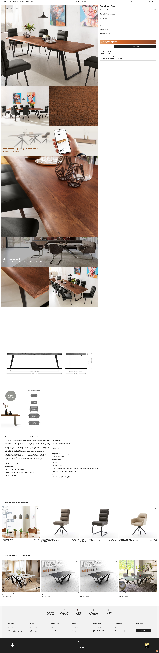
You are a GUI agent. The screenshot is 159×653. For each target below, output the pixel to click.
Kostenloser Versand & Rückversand (50, 613)
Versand (52, 627)
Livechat (11, 625)
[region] (50, 216)
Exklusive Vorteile (54, 625)
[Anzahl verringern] (101, 46)
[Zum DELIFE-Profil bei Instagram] (78, 647)
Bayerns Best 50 (97, 627)
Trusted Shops (96, 625)
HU (125, 628)
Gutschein (74, 628)
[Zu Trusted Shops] (147, 645)
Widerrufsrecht (15, 651)
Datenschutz (10, 651)
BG (125, 630)
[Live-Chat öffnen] (157, 651)
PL (125, 631)
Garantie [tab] (44, 436)
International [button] (119, 623)
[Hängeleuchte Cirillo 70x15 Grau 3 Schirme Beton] (21, 522)
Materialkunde (75, 631)
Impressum (21, 651)
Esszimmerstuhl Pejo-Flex (125, 539)
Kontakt (11, 623)
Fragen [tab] (49, 436)
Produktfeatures (96, 631)
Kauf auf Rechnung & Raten (108, 613)
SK (115, 631)
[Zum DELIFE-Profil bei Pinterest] (80, 647)
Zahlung (52, 628)
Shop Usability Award (98, 628)
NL (115, 628)
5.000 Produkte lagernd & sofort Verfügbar (64, 613)
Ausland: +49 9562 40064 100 (15, 631)
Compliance (26, 651)
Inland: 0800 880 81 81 (13, 630)
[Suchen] (143, 1)
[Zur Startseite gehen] (79, 1)
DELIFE (32, 623)
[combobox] (136, 1)
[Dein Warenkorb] (155, 1)
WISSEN (74, 623)
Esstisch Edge (5, 592)
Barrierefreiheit (31, 651)
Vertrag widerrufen (55, 631)
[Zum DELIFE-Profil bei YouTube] (83, 647)
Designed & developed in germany (79, 613)
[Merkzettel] (150, 1)
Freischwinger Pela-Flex (86, 539)
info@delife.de (11, 627)
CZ (115, 630)
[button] (79, 629)
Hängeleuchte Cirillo (7, 539)
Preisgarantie (54, 630)
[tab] (9, 437)
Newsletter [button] (140, 623)
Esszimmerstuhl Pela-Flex (47, 539)
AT (125, 625)
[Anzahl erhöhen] (111, 46)
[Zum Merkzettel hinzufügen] (95, 7)
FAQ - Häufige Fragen (76, 625)
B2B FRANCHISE (33, 631)
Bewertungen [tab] (18, 436)
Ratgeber (74, 630)
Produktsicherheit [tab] (34, 436)
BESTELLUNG (55, 623)
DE (115, 625)
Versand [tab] (26, 436)
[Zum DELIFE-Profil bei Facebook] (76, 647)
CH (125, 627)
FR (115, 627)
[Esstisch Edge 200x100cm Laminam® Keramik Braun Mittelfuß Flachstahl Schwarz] (99, 576)
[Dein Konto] (152, 1)
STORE (31, 630)
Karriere (31, 628)
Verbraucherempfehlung (98, 630)
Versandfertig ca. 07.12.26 (105, 9)
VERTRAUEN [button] (97, 623)
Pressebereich (75, 627)
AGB (6, 651)
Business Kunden (33, 627)
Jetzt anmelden (143, 630)
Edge (29, 555)
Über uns (31, 625)
